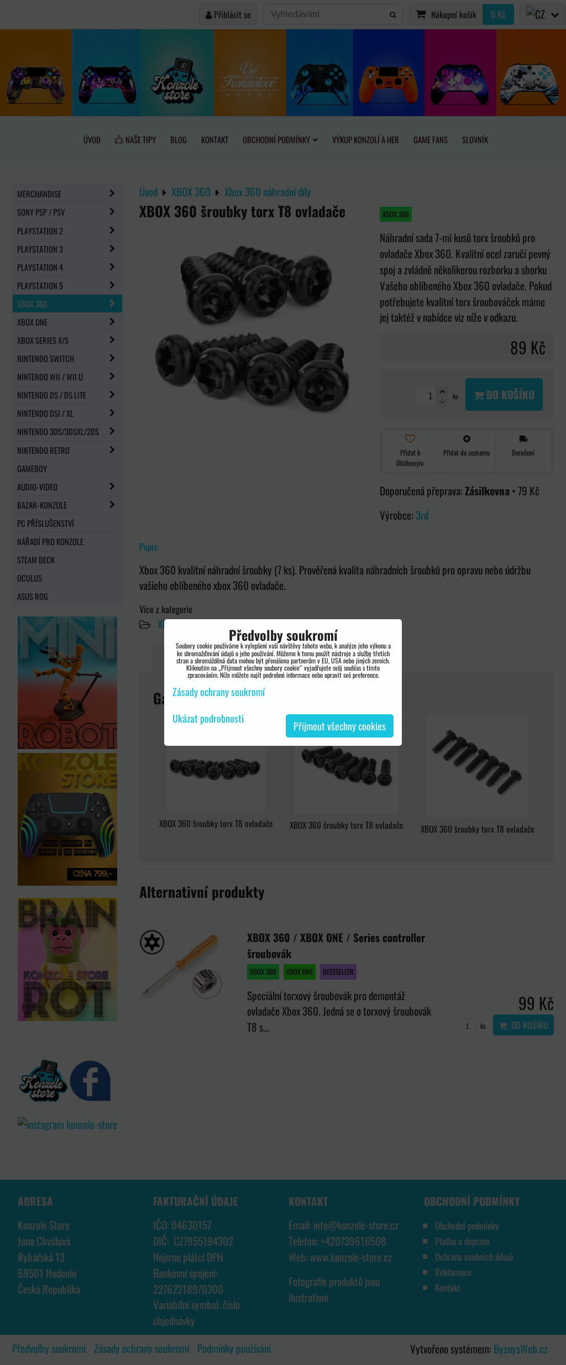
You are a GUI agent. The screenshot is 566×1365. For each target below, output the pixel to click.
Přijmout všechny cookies (340, 726)
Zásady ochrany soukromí (218, 691)
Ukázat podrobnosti (208, 718)
